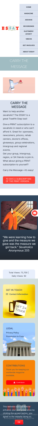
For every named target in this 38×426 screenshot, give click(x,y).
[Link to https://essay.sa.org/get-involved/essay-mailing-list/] (34, 213)
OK (19, 422)
